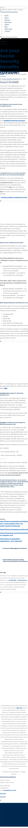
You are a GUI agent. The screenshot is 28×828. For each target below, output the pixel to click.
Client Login (8, 29)
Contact (7, 31)
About (6, 18)
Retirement (3, 44)
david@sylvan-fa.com (9, 790)
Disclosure (3, 793)
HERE (5, 388)
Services (7, 20)
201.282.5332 (12, 580)
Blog (5, 27)
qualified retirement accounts (14, 121)
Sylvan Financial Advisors (10, 79)
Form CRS (2, 797)
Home (6, 15)
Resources (7, 22)
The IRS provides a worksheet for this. (14, 197)
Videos (6, 24)
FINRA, (18, 708)
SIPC (21, 708)
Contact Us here (22, 580)
